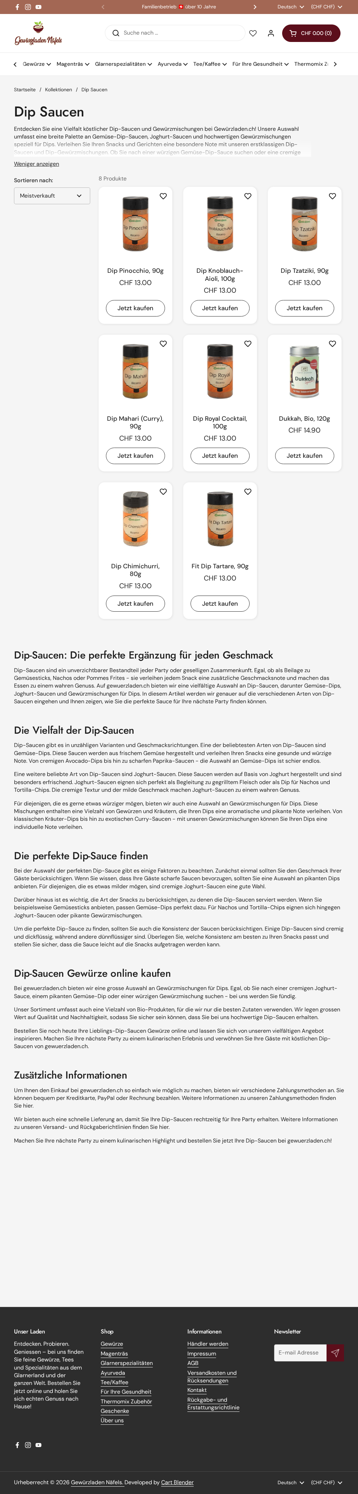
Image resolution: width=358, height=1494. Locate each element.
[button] (311, 33)
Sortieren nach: (33, 180)
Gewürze (112, 1343)
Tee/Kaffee (114, 1382)
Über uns (112, 1420)
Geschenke (115, 1411)
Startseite (25, 89)
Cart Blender (177, 1482)
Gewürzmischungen (93, 693)
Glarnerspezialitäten (127, 1363)
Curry (142, 819)
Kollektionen (58, 89)
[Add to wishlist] (163, 196)
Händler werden (207, 1343)
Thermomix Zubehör (126, 1401)
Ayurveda (113, 1372)
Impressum (201, 1353)
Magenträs (114, 1353)
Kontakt (197, 1390)
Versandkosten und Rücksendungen (212, 1376)
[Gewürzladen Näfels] (38, 33)
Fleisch (248, 782)
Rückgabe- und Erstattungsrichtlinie (213, 1403)
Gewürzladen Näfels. (97, 1482)
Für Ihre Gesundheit (126, 1391)
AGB (193, 1363)
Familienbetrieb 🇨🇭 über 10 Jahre (179, 6)
